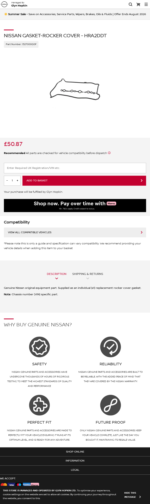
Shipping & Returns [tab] (87, 274)
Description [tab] (56, 274)
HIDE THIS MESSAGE (130, 495)
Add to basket (37, 180)
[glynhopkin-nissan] (4, 4)
